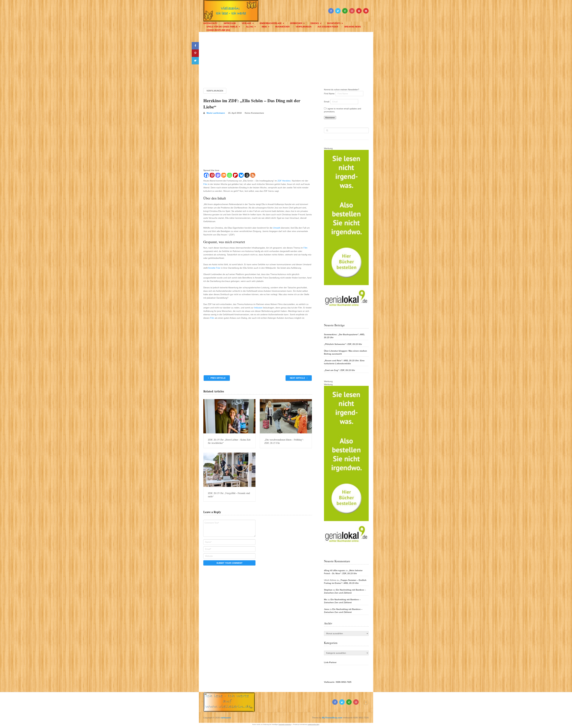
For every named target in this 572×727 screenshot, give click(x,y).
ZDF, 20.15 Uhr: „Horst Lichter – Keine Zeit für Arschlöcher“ (229, 441)
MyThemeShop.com (332, 717)
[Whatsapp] (229, 176)
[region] (286, 57)
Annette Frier (214, 268)
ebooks (315, 23)
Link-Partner (330, 662)
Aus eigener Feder (328, 27)
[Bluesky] (241, 176)
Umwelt (276, 228)
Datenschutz (210, 23)
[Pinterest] (212, 176)
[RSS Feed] (252, 176)
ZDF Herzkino (284, 181)
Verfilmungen (303, 27)
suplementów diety (313, 724)
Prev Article (218, 378)
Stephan (328, 590)
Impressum (230, 23)
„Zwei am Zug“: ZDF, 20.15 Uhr (339, 370)
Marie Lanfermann (216, 113)
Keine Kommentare (254, 113)
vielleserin (225, 717)
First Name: (330, 93)
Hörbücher (296, 23)
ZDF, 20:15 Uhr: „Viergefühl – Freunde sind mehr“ (229, 494)
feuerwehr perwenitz (285, 724)
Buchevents (334, 23)
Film (205, 184)
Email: (327, 101)
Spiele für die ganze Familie (222, 27)
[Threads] (247, 176)
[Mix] (223, 176)
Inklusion (258, 307)
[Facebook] (206, 176)
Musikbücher (282, 27)
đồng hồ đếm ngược (334, 570)
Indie (264, 27)
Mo (325, 599)
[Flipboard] (235, 176)
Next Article (298, 378)
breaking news (352, 27)
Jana (326, 609)
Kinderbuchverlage (271, 23)
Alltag (249, 27)
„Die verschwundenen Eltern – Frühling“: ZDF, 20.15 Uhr (284, 441)
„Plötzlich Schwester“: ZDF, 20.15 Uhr (343, 344)
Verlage (246, 23)
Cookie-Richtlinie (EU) (218, 30)
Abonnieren (330, 117)
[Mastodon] (217, 176)
